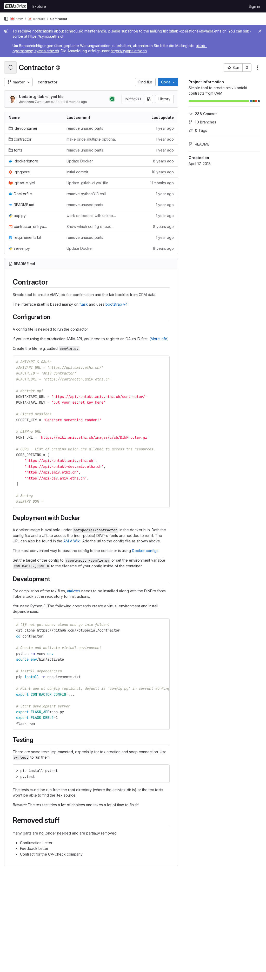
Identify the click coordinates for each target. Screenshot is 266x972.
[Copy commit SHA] (149, 99)
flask (83, 304)
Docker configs (145, 550)
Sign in (254, 6)
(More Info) (159, 339)
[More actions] (258, 67)
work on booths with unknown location (91, 215)
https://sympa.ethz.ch (46, 36)
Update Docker (79, 161)
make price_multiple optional (91, 139)
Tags (201, 130)
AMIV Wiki (72, 541)
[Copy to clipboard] (163, 362)
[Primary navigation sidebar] (6, 19)
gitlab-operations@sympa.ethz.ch (198, 31)
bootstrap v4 (116, 304)
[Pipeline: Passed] (112, 99)
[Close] (260, 31)
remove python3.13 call (86, 194)
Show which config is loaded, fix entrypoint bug (91, 226)
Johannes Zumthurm (34, 102)
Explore (39, 6)
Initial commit (77, 172)
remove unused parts (84, 128)
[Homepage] (15, 6)
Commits (206, 113)
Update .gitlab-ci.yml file (41, 96)
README (202, 144)
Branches (205, 122)
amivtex (73, 591)
